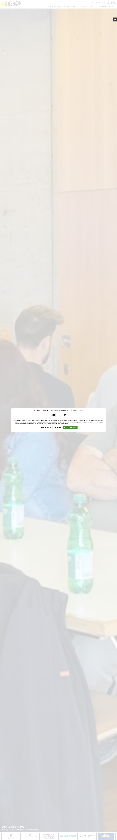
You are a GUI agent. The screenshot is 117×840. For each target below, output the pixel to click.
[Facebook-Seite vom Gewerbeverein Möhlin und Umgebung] (58, 415)
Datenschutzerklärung (72, 422)
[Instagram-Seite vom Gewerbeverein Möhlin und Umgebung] (53, 415)
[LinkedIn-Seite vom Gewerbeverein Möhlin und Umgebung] (64, 415)
